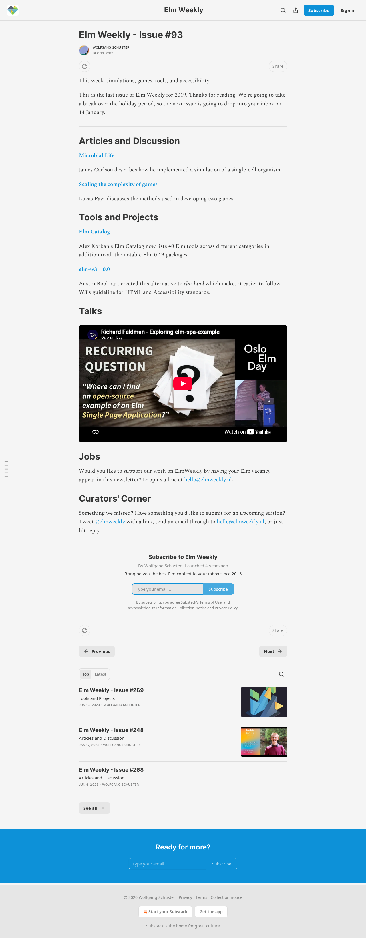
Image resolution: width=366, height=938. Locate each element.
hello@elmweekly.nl (208, 480)
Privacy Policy (226, 607)
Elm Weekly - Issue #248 (111, 730)
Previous (101, 651)
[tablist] (94, 674)
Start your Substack (168, 911)
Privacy (185, 897)
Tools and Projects (97, 698)
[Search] (283, 10)
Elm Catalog (94, 232)
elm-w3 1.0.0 (94, 269)
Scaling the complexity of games (118, 184)
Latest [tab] (100, 674)
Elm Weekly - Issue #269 (111, 690)
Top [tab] (85, 674)
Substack (154, 926)
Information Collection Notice (181, 607)
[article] (183, 701)
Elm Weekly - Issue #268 (111, 770)
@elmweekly (110, 522)
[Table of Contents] (6, 469)
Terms (201, 897)
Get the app (211, 911)
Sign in (348, 10)
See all (90, 808)
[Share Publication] (295, 10)
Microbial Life (96, 155)
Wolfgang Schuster (111, 47)
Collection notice (226, 897)
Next (269, 651)
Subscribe (318, 10)
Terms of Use (211, 602)
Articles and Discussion (101, 738)
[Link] (70, 140)
